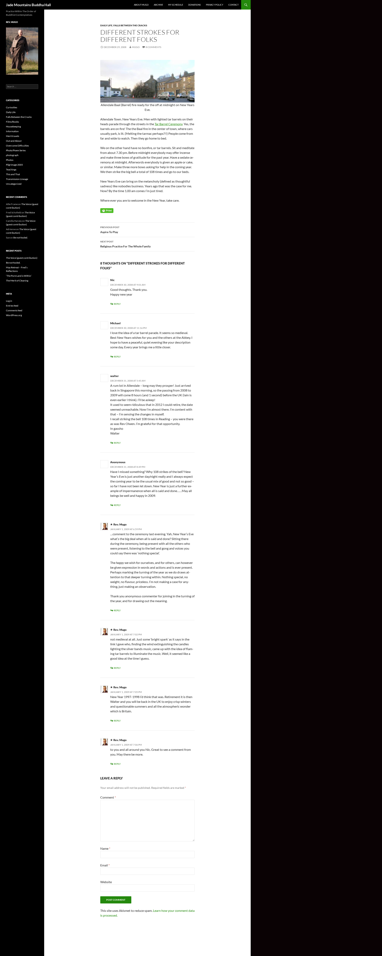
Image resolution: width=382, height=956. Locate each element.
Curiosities (11, 107)
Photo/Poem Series (16, 150)
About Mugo (141, 4)
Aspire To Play (109, 230)
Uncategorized (13, 183)
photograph (12, 155)
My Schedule (175, 4)
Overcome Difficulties (17, 145)
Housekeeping (13, 126)
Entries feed (12, 305)
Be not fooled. (20, 237)
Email (105, 865)
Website (106, 882)
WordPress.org (14, 315)
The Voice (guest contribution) (21, 257)
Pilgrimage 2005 (14, 164)
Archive (158, 4)
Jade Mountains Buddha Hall (28, 5)
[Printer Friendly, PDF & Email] (106, 210)
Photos (9, 159)
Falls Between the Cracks (130, 25)
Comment (108, 797)
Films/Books (12, 121)
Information (12, 131)
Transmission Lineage (17, 179)
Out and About (13, 140)
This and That (13, 174)
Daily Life (106, 25)
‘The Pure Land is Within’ (19, 275)
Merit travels (12, 136)
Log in (9, 300)
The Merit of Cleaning (17, 280)
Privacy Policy (214, 4)
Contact (233, 4)
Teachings (11, 169)
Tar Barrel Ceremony (168, 124)
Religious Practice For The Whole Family (125, 244)
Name (105, 848)
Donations (194, 4)
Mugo (136, 47)
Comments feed (14, 310)
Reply (117, 303)
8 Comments (153, 47)
